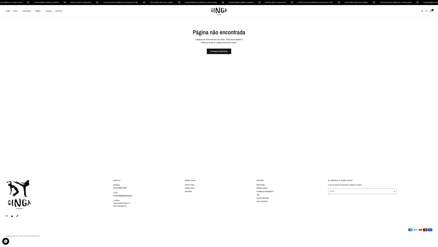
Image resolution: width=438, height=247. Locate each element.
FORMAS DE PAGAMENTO (265, 191)
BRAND (37, 11)
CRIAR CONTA (189, 188)
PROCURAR (261, 185)
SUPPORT (260, 180)
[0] (430, 11)
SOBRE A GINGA (262, 188)
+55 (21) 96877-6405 (119, 187)
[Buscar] (426, 11)
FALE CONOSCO (262, 201)
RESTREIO (188, 191)
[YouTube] (13, 216)
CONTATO (58, 11)
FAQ (258, 195)
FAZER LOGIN (189, 185)
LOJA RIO (49, 11)
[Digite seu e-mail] (394, 191)
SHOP (15, 11)
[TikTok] (18, 215)
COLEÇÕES (26, 11)
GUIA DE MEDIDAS (263, 198)
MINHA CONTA (190, 180)
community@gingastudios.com (122, 195)
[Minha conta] (422, 11)
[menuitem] (9, 11)
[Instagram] (8, 216)
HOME (8, 11)
